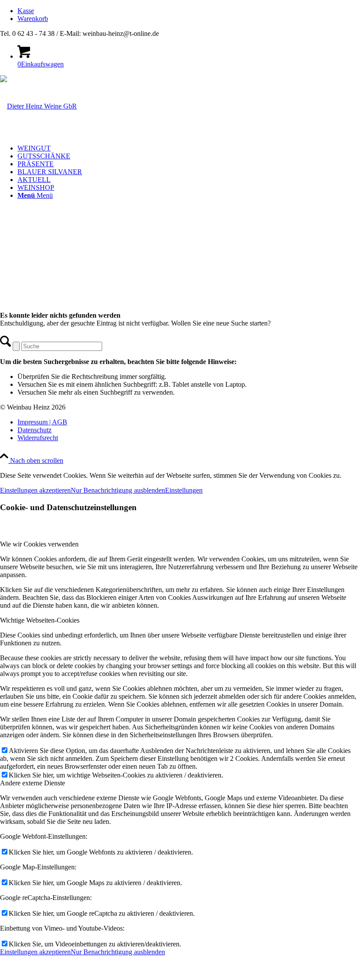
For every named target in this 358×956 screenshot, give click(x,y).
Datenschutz (34, 430)
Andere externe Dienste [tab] (32, 783)
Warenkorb (32, 18)
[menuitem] (187, 11)
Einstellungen (184, 490)
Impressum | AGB (42, 422)
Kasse (25, 10)
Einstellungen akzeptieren (35, 490)
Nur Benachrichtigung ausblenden (118, 490)
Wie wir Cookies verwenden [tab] (39, 544)
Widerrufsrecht (37, 437)
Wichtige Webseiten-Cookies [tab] (39, 620)
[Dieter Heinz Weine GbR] (38, 106)
